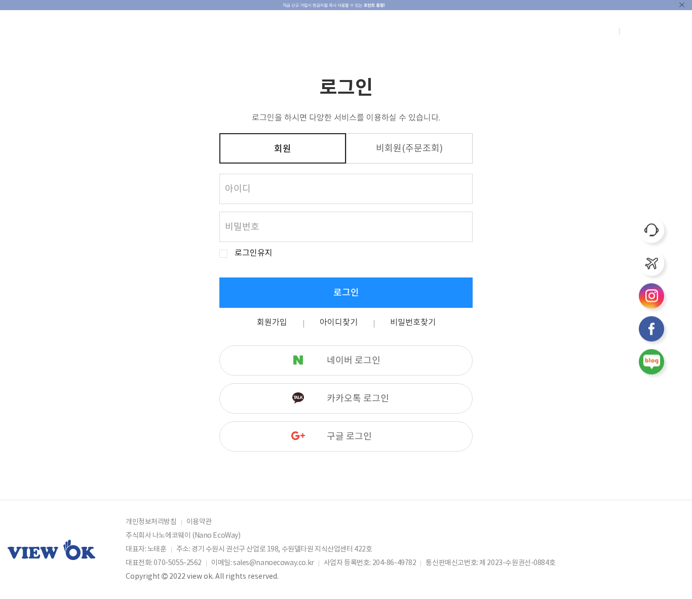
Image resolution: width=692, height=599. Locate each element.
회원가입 (272, 322)
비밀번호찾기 (413, 322)
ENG (631, 31)
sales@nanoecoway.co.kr (273, 563)
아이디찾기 (339, 322)
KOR (649, 31)
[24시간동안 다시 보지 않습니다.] (681, 5)
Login (578, 31)
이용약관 (199, 522)
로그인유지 (254, 253)
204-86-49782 (394, 563)
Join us (602, 31)
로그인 (346, 293)
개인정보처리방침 (151, 522)
